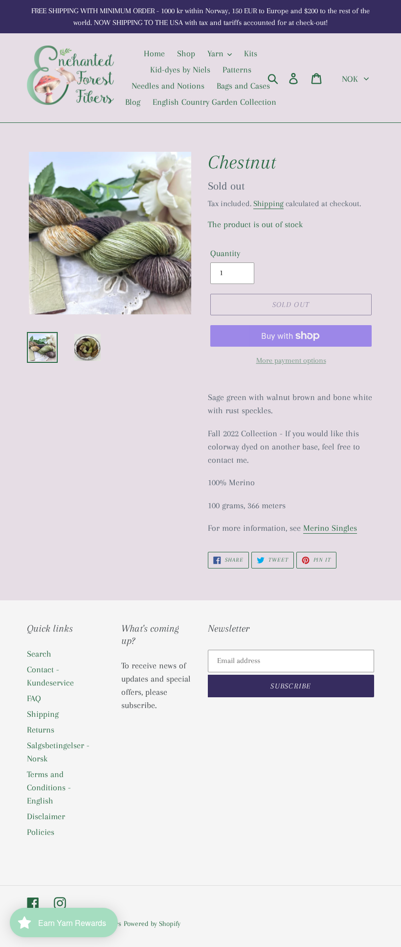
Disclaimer (46, 816)
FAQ (34, 698)
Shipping (268, 203)
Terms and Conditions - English (49, 787)
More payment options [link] (291, 360)
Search (39, 654)
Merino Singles (330, 528)
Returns (40, 729)
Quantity (225, 253)
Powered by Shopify (152, 923)
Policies (40, 832)
